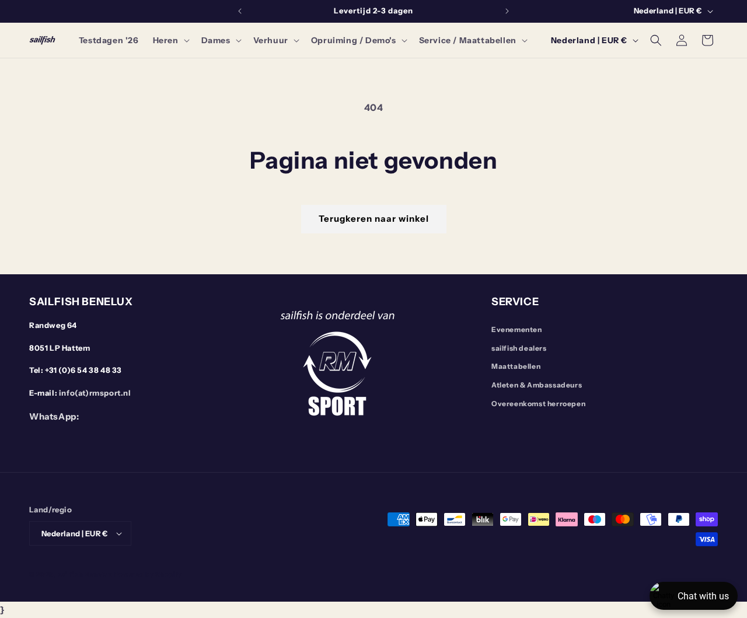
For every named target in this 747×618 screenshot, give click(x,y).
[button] (170, 40)
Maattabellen (515, 366)
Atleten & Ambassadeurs (536, 384)
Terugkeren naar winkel (374, 218)
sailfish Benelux (85, 574)
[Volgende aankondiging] (507, 11)
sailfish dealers (519, 348)
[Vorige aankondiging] (240, 11)
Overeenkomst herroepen (538, 403)
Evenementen (516, 329)
